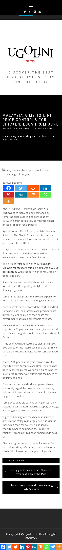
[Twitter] (21, 188)
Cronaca (22, 460)
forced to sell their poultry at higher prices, (26, 286)
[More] (8, 201)
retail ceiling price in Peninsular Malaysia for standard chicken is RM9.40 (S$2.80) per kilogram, (30, 267)
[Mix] (33, 195)
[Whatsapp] (45, 195)
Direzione (46, 128)
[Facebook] (8, 188)
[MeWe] (21, 195)
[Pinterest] (8, 195)
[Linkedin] (45, 188)
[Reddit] (33, 188)
